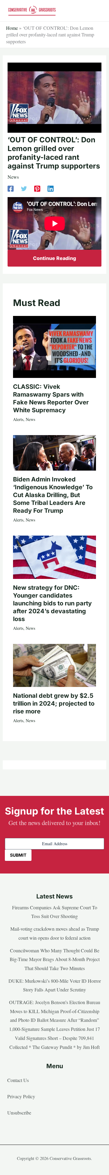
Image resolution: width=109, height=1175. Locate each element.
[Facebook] (11, 188)
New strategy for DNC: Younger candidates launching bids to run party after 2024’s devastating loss (52, 603)
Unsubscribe (19, 1112)
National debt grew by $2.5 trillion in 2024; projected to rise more (53, 703)
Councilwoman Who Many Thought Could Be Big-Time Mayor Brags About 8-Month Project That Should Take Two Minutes (55, 959)
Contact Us (18, 1080)
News (13, 177)
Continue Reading (54, 258)
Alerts (18, 419)
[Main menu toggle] (95, 10)
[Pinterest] (37, 188)
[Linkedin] (51, 188)
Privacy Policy (21, 1096)
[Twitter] (24, 188)
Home (12, 28)
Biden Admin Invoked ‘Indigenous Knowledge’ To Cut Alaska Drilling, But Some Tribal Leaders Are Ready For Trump (53, 495)
